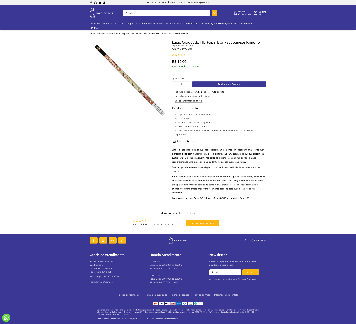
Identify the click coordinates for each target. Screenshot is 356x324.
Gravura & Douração (187, 23)
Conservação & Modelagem (216, 23)
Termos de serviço (180, 294)
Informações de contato (226, 294)
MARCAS (94, 28)
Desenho (94, 23)
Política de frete (202, 294)
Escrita (117, 23)
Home (92, 33)
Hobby (247, 23)
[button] (260, 13)
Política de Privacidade (247, 279)
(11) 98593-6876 (110, 276)
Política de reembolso (128, 294)
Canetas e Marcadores (150, 23)
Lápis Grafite (135, 33)
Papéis (169, 23)
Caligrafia (130, 23)
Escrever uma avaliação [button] (202, 223)
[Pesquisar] (214, 13)
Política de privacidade (155, 294)
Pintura (106, 23)
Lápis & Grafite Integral (117, 33)
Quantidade (178, 78)
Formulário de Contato (101, 281)
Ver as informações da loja (189, 100)
